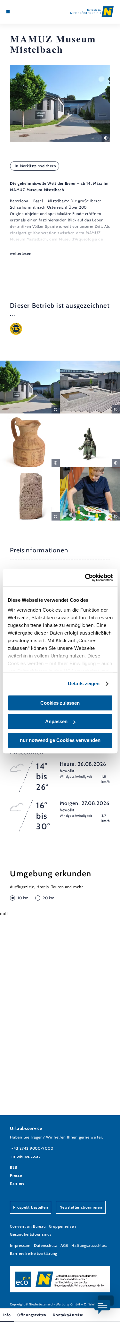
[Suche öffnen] (27, 11)
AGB (64, 1245)
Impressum (20, 1245)
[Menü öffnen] (8, 11)
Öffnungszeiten (31, 1314)
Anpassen (56, 721)
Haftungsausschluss (89, 1245)
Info (7, 1314)
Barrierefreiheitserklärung (33, 1253)
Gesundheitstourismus (31, 1234)
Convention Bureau (27, 1226)
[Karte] (17, 11)
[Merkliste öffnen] (22, 11)
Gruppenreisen (62, 1226)
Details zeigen (84, 683)
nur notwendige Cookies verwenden (60, 740)
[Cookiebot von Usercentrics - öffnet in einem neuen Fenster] (85, 577)
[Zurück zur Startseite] (92, 11)
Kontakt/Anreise (68, 1314)
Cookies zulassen (60, 703)
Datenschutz (45, 1245)
